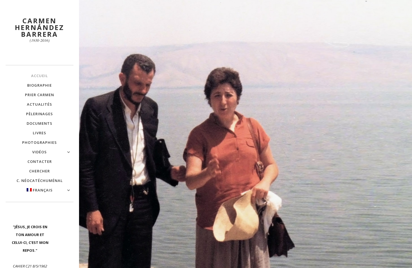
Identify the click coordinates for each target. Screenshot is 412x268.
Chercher (39, 171)
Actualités (39, 104)
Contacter (39, 161)
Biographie (39, 85)
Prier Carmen (39, 94)
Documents (39, 123)
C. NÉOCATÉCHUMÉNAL (40, 180)
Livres (39, 132)
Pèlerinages (39, 113)
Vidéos (39, 151)
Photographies (39, 142)
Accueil (39, 75)
